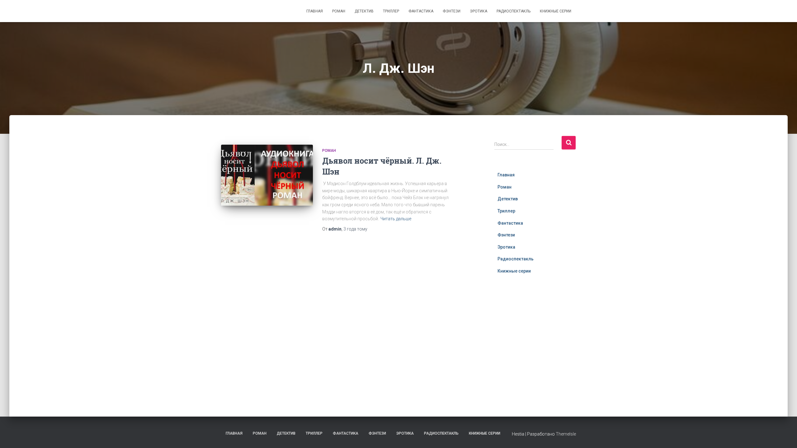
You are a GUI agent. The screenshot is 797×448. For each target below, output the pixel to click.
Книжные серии (555, 11)
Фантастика (420, 11)
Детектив (364, 11)
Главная (314, 11)
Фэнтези (451, 11)
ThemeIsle (566, 434)
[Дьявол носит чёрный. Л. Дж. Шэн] (267, 175)
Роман (338, 11)
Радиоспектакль (514, 11)
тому (355, 228)
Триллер (391, 11)
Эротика (478, 11)
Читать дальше (395, 218)
